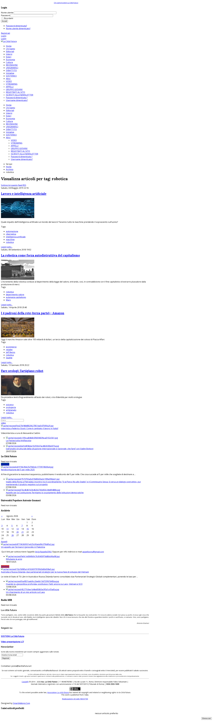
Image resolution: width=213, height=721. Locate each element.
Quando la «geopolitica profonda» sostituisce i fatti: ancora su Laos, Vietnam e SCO (44, 584)
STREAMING (16, 143)
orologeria (11, 407)
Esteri (8, 116)
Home (8, 105)
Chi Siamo (10, 107)
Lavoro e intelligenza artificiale (23, 194)
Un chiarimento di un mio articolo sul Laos (25, 592)
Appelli (4, 541)
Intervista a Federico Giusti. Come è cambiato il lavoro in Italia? (29, 428)
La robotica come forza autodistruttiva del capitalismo (40, 255)
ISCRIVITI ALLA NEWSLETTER (24, 154)
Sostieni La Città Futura (69, 3)
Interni (9, 113)
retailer (9, 349)
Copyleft (25, 682)
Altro (8, 137)
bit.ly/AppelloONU (43, 551)
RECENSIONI (12, 124)
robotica (10, 242)
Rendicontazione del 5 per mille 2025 (18, 469)
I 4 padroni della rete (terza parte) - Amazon (32, 313)
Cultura (9, 121)
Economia (10, 118)
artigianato (11, 410)
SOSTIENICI (11, 135)
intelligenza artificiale (16, 236)
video (3, 423)
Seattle (9, 357)
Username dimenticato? (22, 159)
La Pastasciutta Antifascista (18, 440)
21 (22, 532)
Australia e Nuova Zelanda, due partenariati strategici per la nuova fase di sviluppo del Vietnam (45, 572)
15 (28, 529)
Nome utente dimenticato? (18, 28)
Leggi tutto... (6, 247)
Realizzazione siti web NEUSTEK (75, 699)
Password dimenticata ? (21, 156)
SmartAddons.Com (21, 703)
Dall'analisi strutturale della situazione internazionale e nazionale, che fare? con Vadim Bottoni (49, 448)
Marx (8, 300)
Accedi (4, 21)
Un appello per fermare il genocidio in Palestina (23, 547)
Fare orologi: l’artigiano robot (22, 371)
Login (3, 36)
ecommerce (11, 347)
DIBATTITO (11, 129)
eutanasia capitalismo (16, 297)
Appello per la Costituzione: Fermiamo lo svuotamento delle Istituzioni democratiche (45, 492)
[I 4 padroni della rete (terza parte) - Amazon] (17, 336)
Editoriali (10, 110)
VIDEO (14, 140)
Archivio (9, 169)
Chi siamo (57, 3)
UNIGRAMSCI (12, 126)
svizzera (9, 404)
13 (17, 529)
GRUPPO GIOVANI (19, 148)
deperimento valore (15, 294)
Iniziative (10, 132)
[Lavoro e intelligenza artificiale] (17, 217)
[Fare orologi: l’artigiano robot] (17, 394)
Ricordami (8, 18)
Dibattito (5, 566)
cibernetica (11, 234)
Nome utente (7, 12)
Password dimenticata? (16, 25)
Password (5, 15)
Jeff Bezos (10, 352)
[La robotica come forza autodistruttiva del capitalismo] (17, 279)
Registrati (5, 33)
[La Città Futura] (9, 41)
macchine (10, 239)
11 (7, 529)
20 (17, 532)
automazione (12, 231)
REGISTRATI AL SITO (20, 151)
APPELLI (14, 145)
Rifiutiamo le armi (14, 559)
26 (12, 535)
